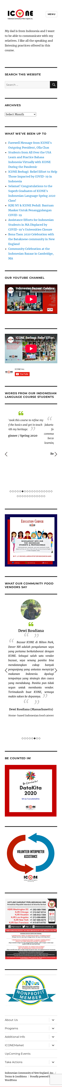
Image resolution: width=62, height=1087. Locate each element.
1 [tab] (10, 491)
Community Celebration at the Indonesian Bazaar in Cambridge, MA (31, 253)
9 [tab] (30, 491)
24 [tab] (30, 496)
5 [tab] (20, 491)
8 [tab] (27, 491)
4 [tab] (18, 491)
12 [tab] (37, 491)
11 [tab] (34, 491)
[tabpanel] (31, 433)
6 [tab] (22, 491)
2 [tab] (13, 491)
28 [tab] (39, 496)
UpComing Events (17, 1053)
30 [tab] (44, 496)
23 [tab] (27, 496)
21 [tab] (22, 496)
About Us (11, 1020)
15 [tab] (44, 491)
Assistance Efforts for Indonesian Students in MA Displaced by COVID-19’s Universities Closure (31, 224)
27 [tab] (37, 496)
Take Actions (13, 1062)
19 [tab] (18, 496)
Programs (11, 1028)
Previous (6, 454)
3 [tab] (15, 491)
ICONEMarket (14, 1045)
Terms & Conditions (16, 1076)
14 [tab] (42, 491)
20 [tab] (20, 496)
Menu (51, 14)
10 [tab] (32, 491)
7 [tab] (25, 491)
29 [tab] (42, 496)
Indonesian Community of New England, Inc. (29, 1073)
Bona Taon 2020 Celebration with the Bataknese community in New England (31, 239)
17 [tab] (49, 491)
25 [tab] (32, 496)
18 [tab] (51, 491)
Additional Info (15, 1036)
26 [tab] (34, 496)
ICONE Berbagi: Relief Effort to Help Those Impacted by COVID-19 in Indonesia (32, 176)
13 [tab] (39, 491)
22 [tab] (25, 496)
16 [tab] (47, 491)
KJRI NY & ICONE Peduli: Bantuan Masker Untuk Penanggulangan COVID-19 (31, 210)
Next (56, 454)
